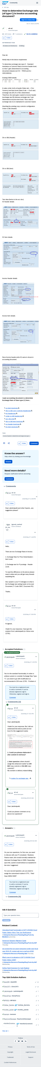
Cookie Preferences (10, 1062)
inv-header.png (11, 413)
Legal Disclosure (31, 1052)
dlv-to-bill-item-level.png (14, 421)
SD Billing (21, 45)
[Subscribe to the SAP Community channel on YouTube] (22, 1041)
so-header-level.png (12, 424)
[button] (3, 38)
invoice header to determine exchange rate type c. (16, 436)
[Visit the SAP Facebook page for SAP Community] (15, 1041)
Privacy (10, 1047)
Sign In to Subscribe (28, 20)
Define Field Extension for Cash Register (15, 968)
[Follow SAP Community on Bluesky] (19, 1041)
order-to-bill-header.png (14, 416)
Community (13, 2)
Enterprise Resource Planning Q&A (15, 953)
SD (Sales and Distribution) (10, 45)
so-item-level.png (12, 408)
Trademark (10, 1057)
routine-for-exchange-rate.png (21, 778)
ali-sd (10, 28)
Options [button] (37, 20)
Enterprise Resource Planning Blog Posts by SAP (20, 943)
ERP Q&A (6, 7)
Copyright (10, 1052)
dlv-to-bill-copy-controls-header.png (18, 411)
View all (4, 1031)
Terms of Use (31, 1047)
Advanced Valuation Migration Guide (14, 940)
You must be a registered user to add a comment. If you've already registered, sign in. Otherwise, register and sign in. (19, 690)
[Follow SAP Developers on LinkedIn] (25, 1041)
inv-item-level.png (12, 427)
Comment (34, 443)
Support (30, 1057)
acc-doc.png (10, 419)
